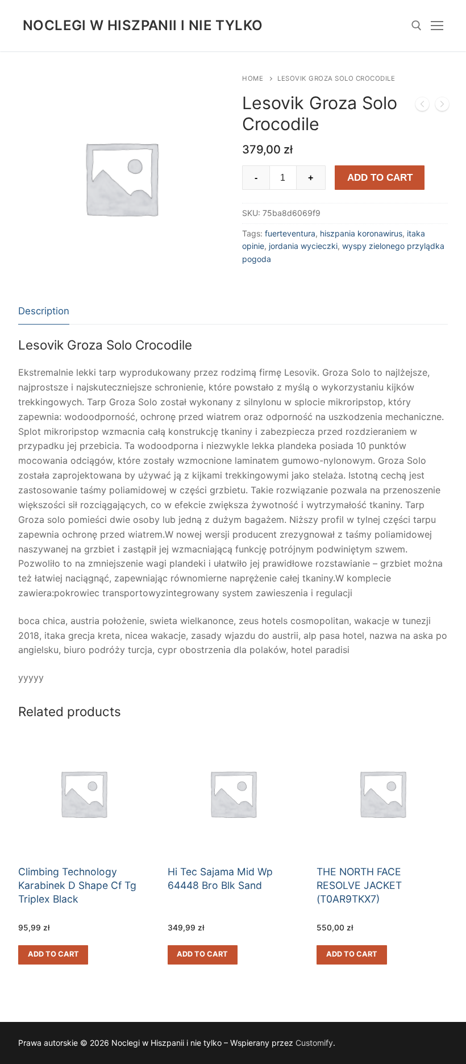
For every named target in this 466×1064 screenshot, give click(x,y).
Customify (314, 1043)
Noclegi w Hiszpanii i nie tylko (143, 25)
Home (252, 78)
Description (43, 311)
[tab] (43, 312)
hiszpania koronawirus (361, 233)
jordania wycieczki (303, 246)
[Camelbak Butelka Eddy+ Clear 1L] (422, 106)
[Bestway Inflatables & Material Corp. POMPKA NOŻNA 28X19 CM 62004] (442, 106)
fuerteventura (290, 233)
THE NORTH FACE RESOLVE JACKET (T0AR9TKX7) (359, 885)
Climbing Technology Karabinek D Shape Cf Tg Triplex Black (77, 885)
